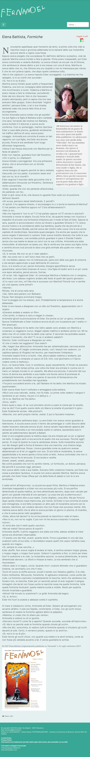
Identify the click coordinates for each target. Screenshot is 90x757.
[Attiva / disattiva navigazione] (3, 24)
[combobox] (78, 24)
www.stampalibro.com (9, 750)
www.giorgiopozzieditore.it (10, 748)
